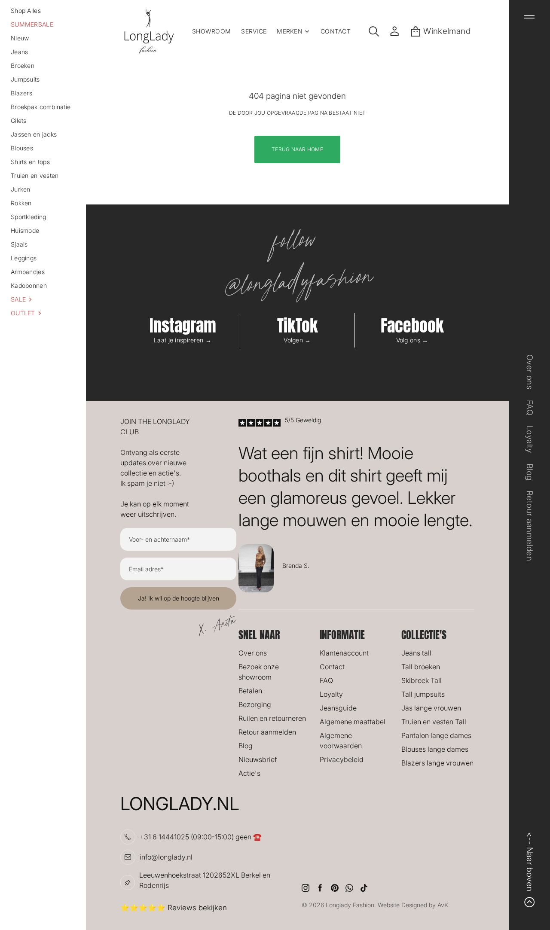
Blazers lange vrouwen (437, 763)
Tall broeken (420, 666)
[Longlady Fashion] (149, 31)
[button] (43, 299)
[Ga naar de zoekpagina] (374, 31)
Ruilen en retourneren (272, 718)
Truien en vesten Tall (433, 721)
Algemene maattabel (352, 721)
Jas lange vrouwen (431, 708)
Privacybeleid (342, 759)
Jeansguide (338, 708)
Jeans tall (416, 653)
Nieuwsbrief (257, 759)
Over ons (252, 653)
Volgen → (297, 340)
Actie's (249, 773)
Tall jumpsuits (423, 694)
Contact (332, 666)
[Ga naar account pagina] (394, 31)
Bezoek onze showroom (258, 671)
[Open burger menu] (529, 16)
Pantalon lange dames (436, 735)
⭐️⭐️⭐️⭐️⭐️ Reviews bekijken (173, 907)
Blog (245, 745)
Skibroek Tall (421, 680)
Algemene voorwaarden (341, 740)
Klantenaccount (344, 653)
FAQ (326, 680)
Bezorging (254, 704)
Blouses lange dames (434, 749)
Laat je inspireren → (182, 340)
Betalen (250, 690)
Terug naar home (297, 149)
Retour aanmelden (267, 732)
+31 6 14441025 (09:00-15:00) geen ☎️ (201, 836)
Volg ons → (412, 340)
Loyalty (331, 694)
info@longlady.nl (166, 857)
